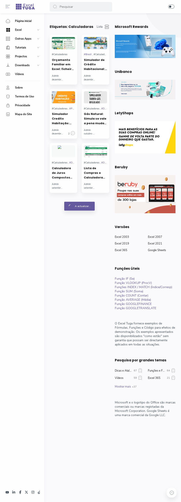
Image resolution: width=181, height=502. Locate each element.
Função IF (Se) (125, 279)
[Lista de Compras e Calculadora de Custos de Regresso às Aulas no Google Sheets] (95, 151)
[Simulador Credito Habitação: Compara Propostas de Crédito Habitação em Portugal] (63, 97)
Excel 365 (121, 250)
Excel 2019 (122, 243)
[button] (55, 7)
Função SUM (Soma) (129, 291)
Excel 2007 (155, 237)
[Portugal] (74, 108)
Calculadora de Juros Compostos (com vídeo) (61, 173)
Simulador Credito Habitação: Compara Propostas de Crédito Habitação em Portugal (63, 119)
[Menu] (8, 6)
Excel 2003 (122, 237)
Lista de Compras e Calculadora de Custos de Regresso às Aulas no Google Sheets (95, 173)
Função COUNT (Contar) (131, 295)
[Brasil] (88, 54)
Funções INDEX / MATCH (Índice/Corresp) (143, 287)
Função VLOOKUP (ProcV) (133, 283)
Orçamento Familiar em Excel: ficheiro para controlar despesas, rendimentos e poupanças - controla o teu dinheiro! (63, 65)
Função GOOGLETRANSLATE (135, 308)
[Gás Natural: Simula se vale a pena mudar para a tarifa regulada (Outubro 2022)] (95, 97)
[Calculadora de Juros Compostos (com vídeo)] (63, 151)
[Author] (55, 76)
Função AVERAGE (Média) (133, 300)
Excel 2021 (155, 243)
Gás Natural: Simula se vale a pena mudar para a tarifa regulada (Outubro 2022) (95, 119)
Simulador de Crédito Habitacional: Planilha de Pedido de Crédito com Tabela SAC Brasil (94, 65)
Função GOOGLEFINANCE (133, 304)
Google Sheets (157, 250)
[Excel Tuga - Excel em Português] (25, 6)
